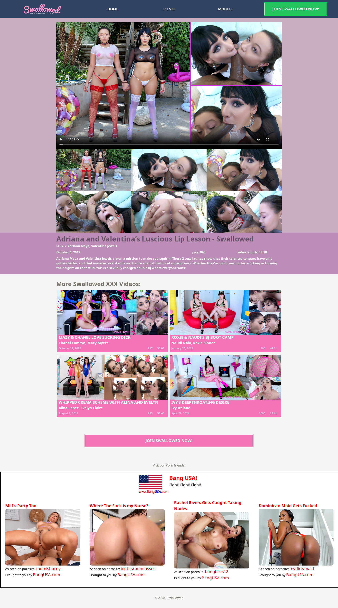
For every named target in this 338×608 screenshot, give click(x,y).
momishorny (48, 568)
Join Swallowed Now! (295, 9)
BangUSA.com (46, 574)
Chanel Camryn (72, 342)
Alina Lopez (69, 407)
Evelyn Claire (92, 407)
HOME (112, 9)
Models (225, 9)
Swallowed (175, 598)
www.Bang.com (153, 491)
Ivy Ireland (180, 407)
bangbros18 (216, 571)
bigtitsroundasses (138, 568)
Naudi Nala (181, 342)
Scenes (169, 9)
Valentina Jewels (104, 246)
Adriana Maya (78, 246)
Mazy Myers (97, 342)
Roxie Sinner (204, 342)
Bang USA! (183, 478)
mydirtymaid (301, 568)
